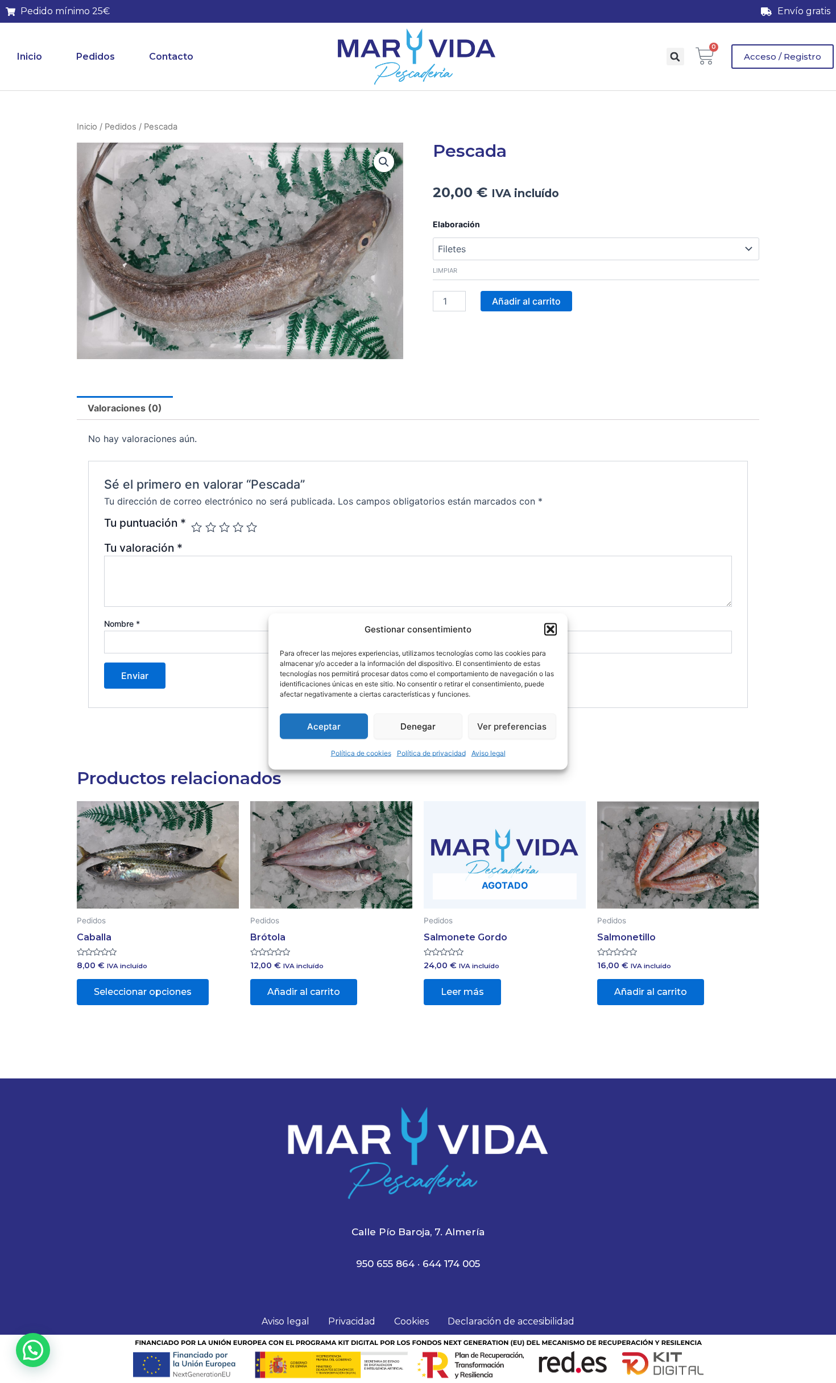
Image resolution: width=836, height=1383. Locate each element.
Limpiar (445, 270)
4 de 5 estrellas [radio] (238, 527)
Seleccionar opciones (143, 991)
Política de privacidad (431, 753)
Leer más (462, 991)
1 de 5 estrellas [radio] (196, 527)
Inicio (29, 56)
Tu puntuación (145, 523)
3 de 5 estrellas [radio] (224, 527)
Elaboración (456, 224)
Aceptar (324, 726)
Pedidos (95, 56)
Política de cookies (361, 753)
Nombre (122, 623)
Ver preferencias (512, 726)
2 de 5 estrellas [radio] (210, 527)
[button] (550, 629)
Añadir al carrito (526, 301)
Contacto (171, 56)
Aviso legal (488, 753)
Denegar (418, 726)
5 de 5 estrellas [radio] (251, 527)
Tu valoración (143, 548)
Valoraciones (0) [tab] (125, 408)
